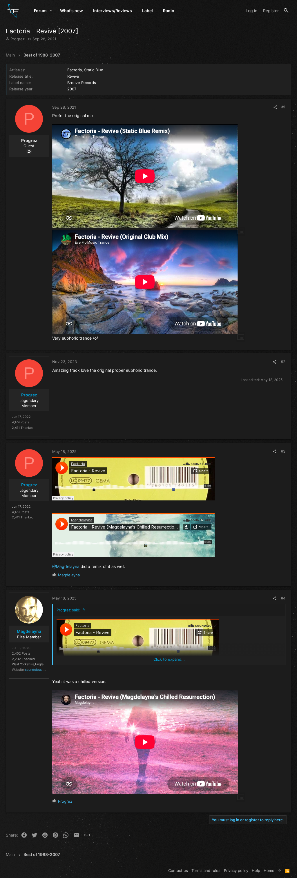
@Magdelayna (65, 566)
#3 (283, 451)
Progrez (29, 394)
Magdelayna (29, 631)
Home (269, 870)
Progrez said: (68, 610)
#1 (283, 107)
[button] (51, 10)
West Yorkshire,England (29, 664)
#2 (283, 361)
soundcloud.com (37, 670)
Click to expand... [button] (169, 659)
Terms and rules (205, 870)
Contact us (178, 870)
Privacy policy (236, 870)
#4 (283, 598)
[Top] (279, 870)
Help (256, 870)
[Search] (286, 11)
